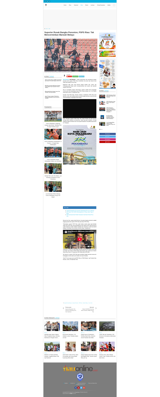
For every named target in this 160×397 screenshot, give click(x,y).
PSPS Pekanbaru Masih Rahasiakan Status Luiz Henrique (111, 96)
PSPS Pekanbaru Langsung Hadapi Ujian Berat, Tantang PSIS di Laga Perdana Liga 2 (53, 125)
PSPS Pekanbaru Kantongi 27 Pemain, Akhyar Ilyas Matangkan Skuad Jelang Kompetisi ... (111, 109)
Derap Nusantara (101, 5)
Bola (82, 5)
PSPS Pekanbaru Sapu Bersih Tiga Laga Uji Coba (110, 102)
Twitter (108, 136)
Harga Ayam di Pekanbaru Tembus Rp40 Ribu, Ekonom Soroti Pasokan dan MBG (88, 336)
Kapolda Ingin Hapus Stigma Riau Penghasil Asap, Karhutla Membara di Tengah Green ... (52, 336)
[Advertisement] (80, 18)
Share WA (76, 76)
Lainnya (92, 5)
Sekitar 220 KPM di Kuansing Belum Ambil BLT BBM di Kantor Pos (87, 310)
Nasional (76, 5)
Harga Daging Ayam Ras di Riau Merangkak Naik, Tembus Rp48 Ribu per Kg (89, 356)
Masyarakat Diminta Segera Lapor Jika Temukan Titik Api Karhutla (52, 92)
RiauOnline (77, 392)
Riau (70, 5)
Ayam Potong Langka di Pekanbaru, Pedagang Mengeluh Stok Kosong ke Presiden (52, 97)
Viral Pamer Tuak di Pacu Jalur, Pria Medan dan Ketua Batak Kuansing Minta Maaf (70, 356)
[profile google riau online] (84, 387)
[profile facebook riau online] (45, 1)
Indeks (109, 5)
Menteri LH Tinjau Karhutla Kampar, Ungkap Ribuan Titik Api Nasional (51, 356)
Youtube (108, 141)
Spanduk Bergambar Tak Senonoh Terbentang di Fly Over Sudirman (80, 210)
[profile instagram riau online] (49, 1)
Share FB (82, 76)
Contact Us (72, 383)
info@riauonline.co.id (80, 384)
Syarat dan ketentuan (81, 383)
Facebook (108, 133)
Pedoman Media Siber (92, 383)
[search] (114, 5)
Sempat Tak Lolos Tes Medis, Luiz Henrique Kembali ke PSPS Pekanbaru (53, 177)
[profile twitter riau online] (47, 1)
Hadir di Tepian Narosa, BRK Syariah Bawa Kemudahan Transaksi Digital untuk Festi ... (53, 80)
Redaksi (66, 383)
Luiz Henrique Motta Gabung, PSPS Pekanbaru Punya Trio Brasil (53, 195)
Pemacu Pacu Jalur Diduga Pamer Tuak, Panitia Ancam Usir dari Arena (107, 356)
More (101, 129)
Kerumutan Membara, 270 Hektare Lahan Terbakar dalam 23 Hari (70, 336)
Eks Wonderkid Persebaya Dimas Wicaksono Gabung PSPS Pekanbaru (110, 117)
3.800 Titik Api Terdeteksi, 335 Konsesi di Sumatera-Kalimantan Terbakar (107, 336)
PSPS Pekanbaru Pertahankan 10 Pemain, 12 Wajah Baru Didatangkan (53, 143)
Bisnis (86, 5)
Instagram (108, 139)
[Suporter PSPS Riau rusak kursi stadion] (70, 55)
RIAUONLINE (66, 79)
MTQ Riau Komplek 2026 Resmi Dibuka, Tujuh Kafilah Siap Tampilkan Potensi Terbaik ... (52, 86)
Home (65, 5)
